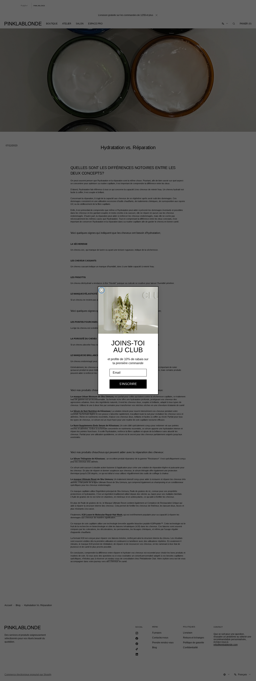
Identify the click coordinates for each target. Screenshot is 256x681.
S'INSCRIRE (128, 384)
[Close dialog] (102, 290)
